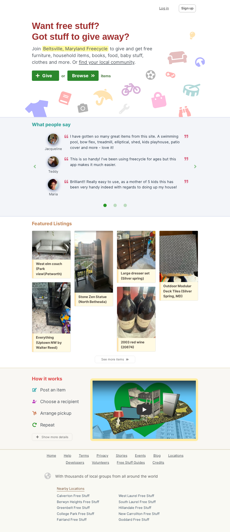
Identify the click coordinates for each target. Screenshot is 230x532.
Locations (176, 455)
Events (140, 455)
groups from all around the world (128, 476)
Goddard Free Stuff (134, 519)
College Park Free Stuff (75, 514)
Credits (158, 462)
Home (51, 455)
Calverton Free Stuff (73, 496)
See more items (113, 359)
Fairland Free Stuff (71, 519)
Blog (157, 455)
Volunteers (100, 462)
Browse (81, 75)
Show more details (53, 437)
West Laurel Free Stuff (136, 496)
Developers (75, 462)
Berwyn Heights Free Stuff (78, 502)
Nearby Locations (70, 488)
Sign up (187, 8)
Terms (84, 455)
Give (47, 75)
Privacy (102, 455)
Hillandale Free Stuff (135, 508)
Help (67, 455)
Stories (121, 455)
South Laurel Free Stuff (137, 502)
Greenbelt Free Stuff (73, 508)
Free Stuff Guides (131, 462)
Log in (164, 8)
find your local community (106, 62)
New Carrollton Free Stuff (139, 514)
